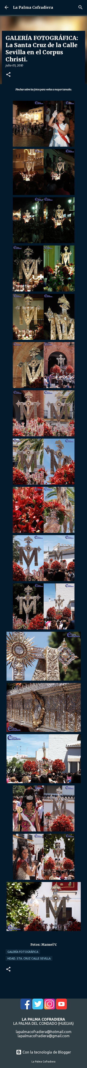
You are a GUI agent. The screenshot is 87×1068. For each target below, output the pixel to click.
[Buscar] (80, 7)
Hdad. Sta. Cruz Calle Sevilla (29, 958)
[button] (8, 75)
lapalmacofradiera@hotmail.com (43, 1032)
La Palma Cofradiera (33, 7)
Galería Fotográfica (22, 951)
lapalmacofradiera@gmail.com (44, 1036)
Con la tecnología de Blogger (46, 1052)
